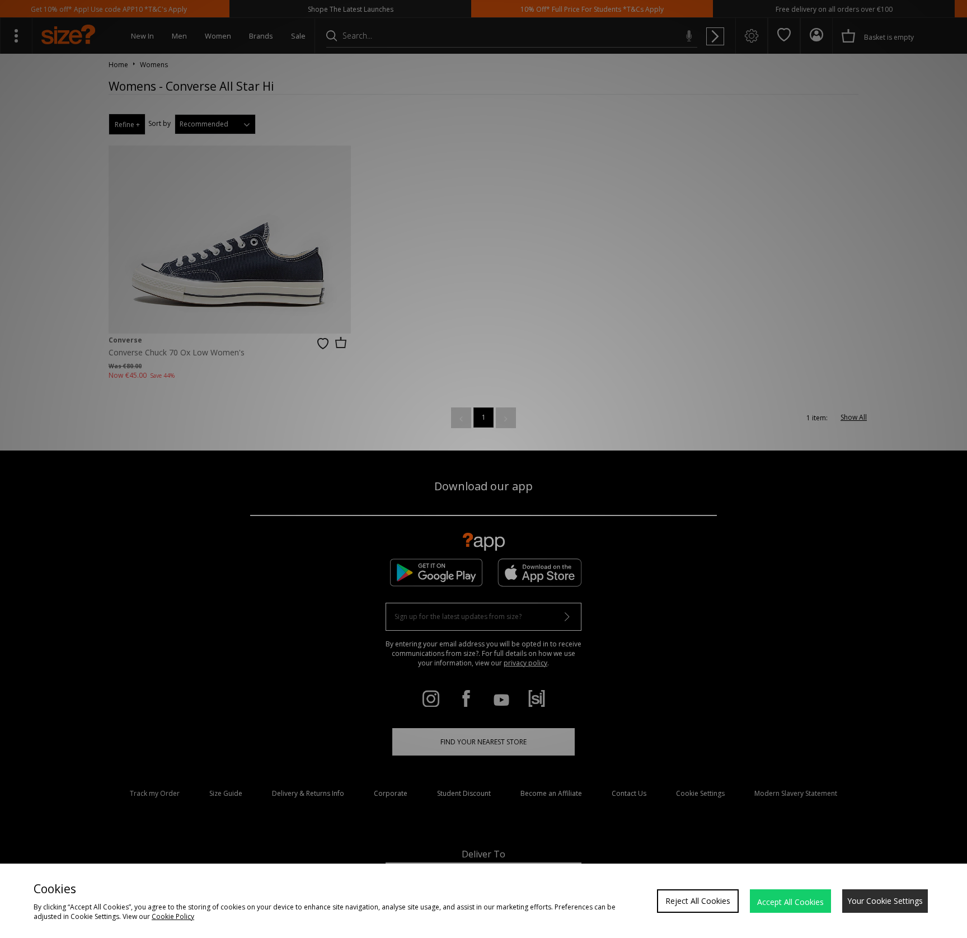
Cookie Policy (173, 916)
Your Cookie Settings (885, 900)
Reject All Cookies (697, 900)
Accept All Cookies (790, 902)
